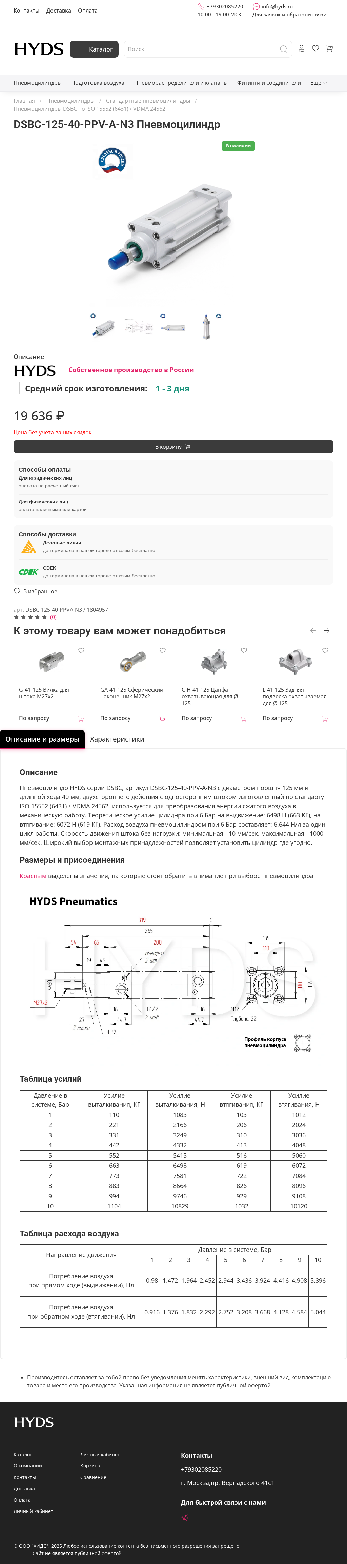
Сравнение (93, 1477)
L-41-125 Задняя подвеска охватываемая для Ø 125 (295, 696)
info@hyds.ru (277, 6)
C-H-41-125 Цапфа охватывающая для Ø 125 (210, 696)
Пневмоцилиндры (38, 82)
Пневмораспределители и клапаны (181, 82)
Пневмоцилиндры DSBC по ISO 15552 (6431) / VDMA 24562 (89, 109)
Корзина (90, 1465)
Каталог (101, 49)
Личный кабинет (33, 1511)
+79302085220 (225, 6)
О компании (28, 1465)
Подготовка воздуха (97, 82)
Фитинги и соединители (269, 82)
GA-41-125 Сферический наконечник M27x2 (131, 693)
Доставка (58, 10)
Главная (24, 100)
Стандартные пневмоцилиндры (148, 100)
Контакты (27, 10)
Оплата (88, 10)
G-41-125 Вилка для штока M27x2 (44, 693)
